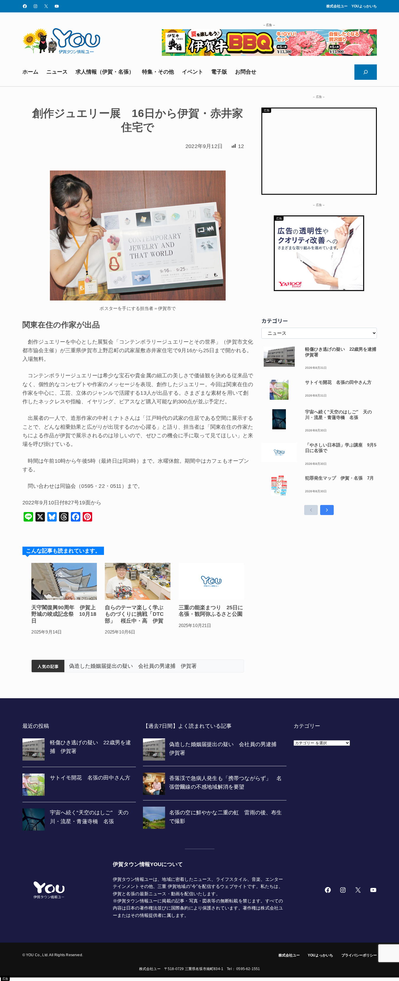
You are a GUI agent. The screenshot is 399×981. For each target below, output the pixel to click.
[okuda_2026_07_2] (269, 54)
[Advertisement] (319, 149)
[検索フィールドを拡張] (365, 72)
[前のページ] (311, 510)
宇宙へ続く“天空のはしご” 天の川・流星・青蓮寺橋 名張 (338, 414)
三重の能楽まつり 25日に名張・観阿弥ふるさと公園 (211, 611)
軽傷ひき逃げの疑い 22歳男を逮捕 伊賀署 (341, 352)
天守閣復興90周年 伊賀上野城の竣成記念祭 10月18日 (63, 614)
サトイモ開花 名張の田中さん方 (338, 382)
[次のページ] (327, 510)
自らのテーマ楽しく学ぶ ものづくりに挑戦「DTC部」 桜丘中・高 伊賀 (137, 614)
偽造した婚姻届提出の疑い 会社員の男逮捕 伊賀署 (133, 666)
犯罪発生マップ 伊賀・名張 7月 (339, 477)
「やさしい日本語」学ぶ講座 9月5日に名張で (340, 447)
